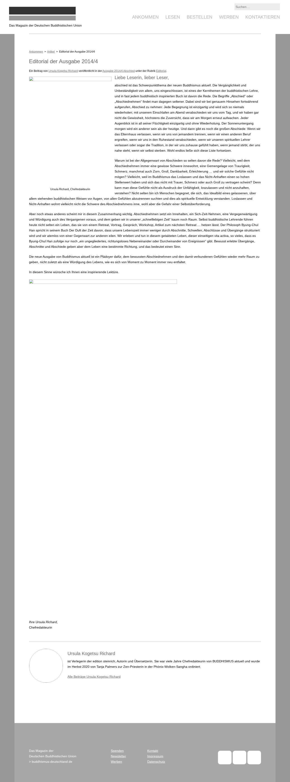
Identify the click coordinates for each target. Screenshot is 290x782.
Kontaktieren (262, 17)
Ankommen (145, 17)
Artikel (51, 51)
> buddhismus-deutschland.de (50, 761)
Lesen (172, 17)
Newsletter (118, 756)
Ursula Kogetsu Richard (63, 71)
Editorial (161, 71)
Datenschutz (156, 761)
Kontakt (152, 751)
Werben (229, 17)
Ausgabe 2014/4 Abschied (118, 71)
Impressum (155, 756)
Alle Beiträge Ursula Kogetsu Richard (94, 676)
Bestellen (199, 17)
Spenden (117, 751)
